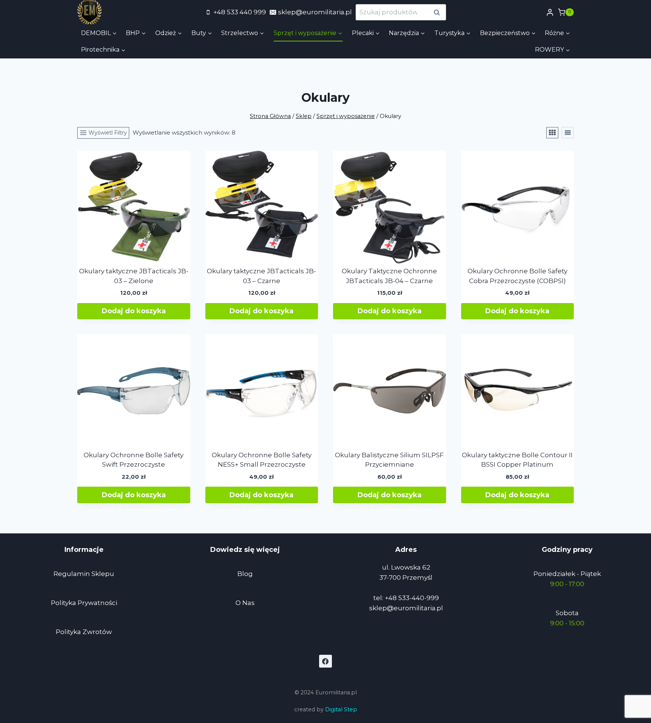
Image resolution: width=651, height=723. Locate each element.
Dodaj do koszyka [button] (134, 311)
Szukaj (439, 12)
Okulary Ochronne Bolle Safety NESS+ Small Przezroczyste (262, 460)
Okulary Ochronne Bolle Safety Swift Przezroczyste (133, 460)
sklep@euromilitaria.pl (406, 608)
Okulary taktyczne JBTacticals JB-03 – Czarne (261, 276)
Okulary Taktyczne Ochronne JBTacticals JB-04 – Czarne (389, 276)
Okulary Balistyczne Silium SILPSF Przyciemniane (389, 460)
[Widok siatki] (552, 132)
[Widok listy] (568, 132)
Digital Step (341, 709)
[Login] (550, 12)
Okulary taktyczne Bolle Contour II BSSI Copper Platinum (517, 460)
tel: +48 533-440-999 (406, 598)
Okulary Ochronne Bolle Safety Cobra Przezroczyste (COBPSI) (517, 276)
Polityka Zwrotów (84, 632)
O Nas (245, 603)
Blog (245, 573)
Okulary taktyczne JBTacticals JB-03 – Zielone (133, 276)
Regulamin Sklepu (83, 573)
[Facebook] (325, 661)
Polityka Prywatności (84, 603)
